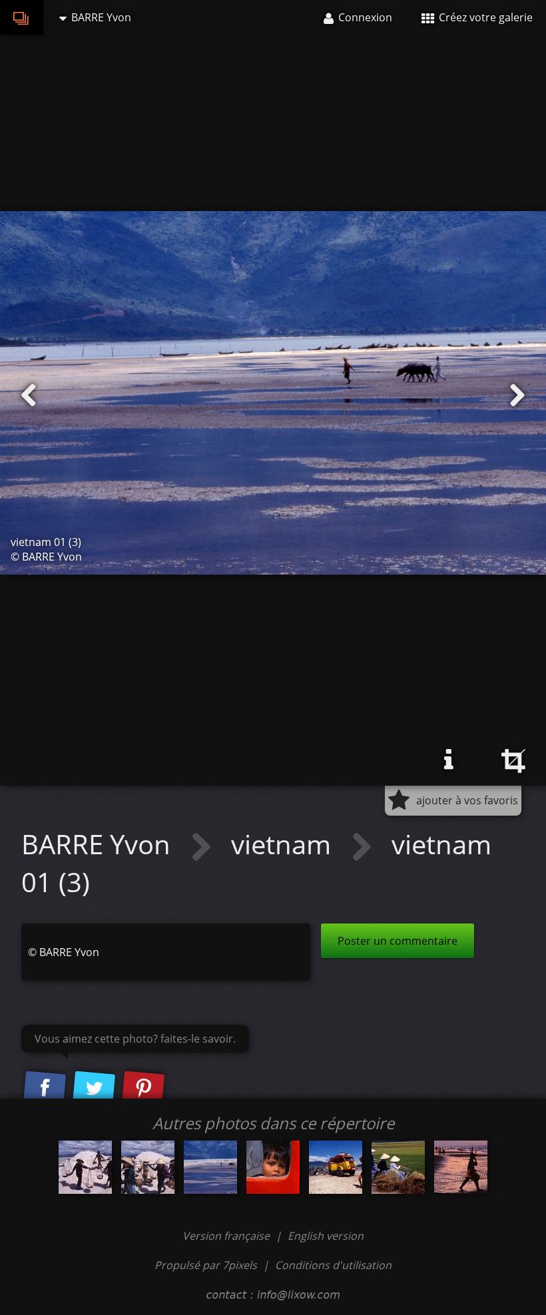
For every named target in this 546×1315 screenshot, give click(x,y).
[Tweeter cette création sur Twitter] (94, 1089)
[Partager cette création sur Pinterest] (143, 1089)
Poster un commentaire (397, 940)
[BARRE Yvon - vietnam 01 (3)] (210, 1167)
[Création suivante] (517, 395)
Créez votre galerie (484, 17)
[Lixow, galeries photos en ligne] (21, 17)
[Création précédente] (28, 395)
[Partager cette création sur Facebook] (44, 1089)
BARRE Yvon (99, 844)
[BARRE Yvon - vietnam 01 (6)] (398, 1167)
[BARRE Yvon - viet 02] (147, 1167)
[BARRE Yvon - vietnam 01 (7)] (460, 1167)
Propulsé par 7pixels (205, 1265)
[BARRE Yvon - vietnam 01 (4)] (273, 1167)
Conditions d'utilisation (333, 1265)
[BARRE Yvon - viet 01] (85, 1167)
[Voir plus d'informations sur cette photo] (448, 760)
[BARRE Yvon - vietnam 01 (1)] (335, 1167)
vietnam (284, 844)
